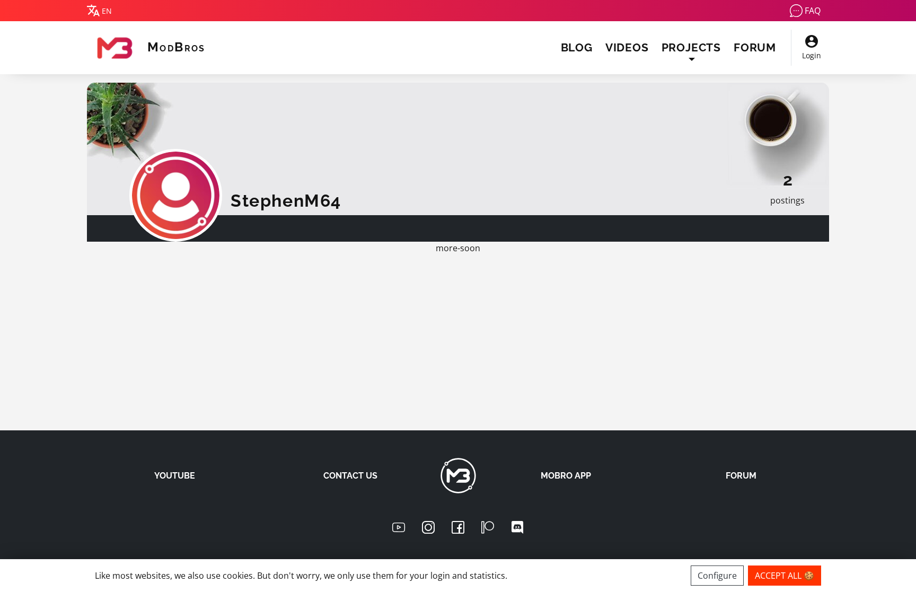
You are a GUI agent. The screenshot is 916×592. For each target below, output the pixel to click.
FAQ (813, 10)
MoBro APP (566, 476)
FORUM (741, 476)
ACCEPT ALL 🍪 (784, 575)
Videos (627, 47)
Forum (755, 47)
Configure (717, 575)
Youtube (174, 476)
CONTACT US (350, 476)
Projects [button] (691, 47)
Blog (577, 47)
